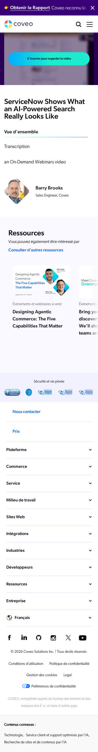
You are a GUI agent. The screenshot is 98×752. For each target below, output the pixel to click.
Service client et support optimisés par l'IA (57, 735)
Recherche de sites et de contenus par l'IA (35, 742)
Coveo (18, 24)
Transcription (17, 147)
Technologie (13, 735)
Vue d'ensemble (21, 131)
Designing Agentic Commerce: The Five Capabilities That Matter (38, 319)
